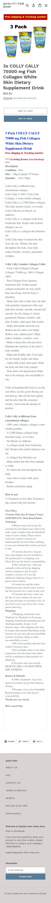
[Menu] (46, 5)
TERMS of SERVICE (16, 790)
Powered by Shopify (37, 894)
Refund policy (13, 813)
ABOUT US (11, 767)
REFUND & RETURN (16, 805)
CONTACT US (13, 782)
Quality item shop (13, 5)
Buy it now (25, 118)
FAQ (8, 775)
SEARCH (10, 798)
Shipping (7, 98)
